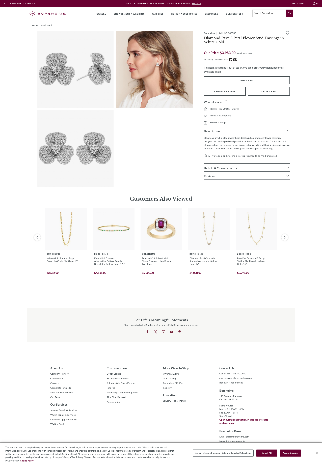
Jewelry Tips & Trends (174, 400)
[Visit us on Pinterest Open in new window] (179, 332)
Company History (59, 373)
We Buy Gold (57, 424)
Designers (211, 14)
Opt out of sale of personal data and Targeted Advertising (223, 453)
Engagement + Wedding (129, 14)
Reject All (267, 453)
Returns (111, 387)
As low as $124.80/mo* (214, 59)
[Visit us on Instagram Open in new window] (163, 332)
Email (234, 436)
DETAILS (196, 3)
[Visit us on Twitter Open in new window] (155, 332)
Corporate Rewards (60, 387)
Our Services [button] (234, 14)
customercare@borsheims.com (235, 378)
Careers (54, 383)
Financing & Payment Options (122, 392)
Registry (167, 387)
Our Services (59, 404)
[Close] (316, 453)
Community (56, 378)
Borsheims (226, 390)
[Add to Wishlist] (287, 33)
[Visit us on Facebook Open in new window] (147, 332)
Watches (158, 14)
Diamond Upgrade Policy (63, 419)
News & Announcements (232, 441)
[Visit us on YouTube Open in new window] (171, 332)
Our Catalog (169, 378)
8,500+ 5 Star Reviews (61, 392)
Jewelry (101, 14)
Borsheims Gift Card (173, 383)
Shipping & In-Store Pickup (121, 383)
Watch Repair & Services (63, 414)
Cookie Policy (27, 460)
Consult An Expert (225, 91)
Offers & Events (171, 373)
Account (298, 3)
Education (169, 395)
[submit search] (289, 13)
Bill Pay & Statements (118, 378)
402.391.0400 (239, 373)
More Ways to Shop (176, 368)
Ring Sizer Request (116, 397)
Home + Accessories (184, 14)
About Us (56, 368)
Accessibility (113, 401)
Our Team (55, 397)
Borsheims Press (230, 431)
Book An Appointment (19, 3)
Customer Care (117, 368)
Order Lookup (114, 373)
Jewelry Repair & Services (63, 410)
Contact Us (226, 368)
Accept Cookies (290, 453)
